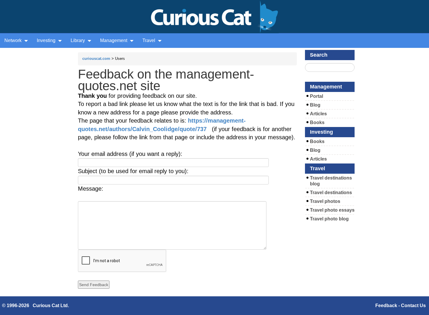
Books (317, 122)
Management (114, 40)
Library (78, 40)
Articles (318, 113)
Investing (47, 40)
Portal (316, 96)
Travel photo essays (332, 210)
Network (13, 40)
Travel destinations (331, 192)
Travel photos (325, 201)
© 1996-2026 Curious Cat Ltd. (35, 305)
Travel (149, 40)
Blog (315, 104)
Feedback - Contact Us (400, 305)
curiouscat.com (96, 58)
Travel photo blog (329, 218)
